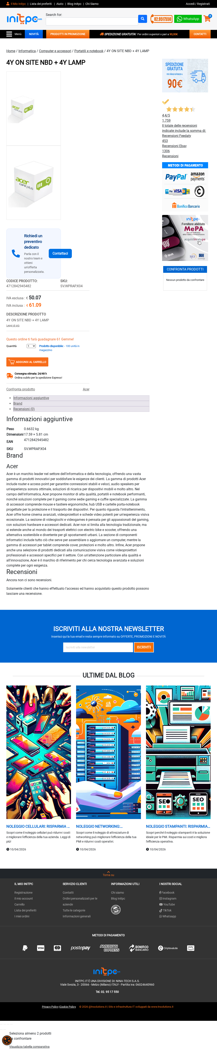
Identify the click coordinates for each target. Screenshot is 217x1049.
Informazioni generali (76, 916)
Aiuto (59, 4)
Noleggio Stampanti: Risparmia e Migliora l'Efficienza (178, 826)
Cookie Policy (68, 1006)
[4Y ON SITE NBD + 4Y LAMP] (34, 108)
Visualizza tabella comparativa (29, 1046)
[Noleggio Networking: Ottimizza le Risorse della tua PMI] (108, 753)
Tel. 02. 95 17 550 (107, 991)
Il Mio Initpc (18, 4)
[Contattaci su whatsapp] (188, 18)
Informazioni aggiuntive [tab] (31, 398)
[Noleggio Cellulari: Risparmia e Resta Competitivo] (38, 753)
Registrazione (23, 892)
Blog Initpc (118, 898)
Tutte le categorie (74, 910)
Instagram (169, 898)
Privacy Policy (50, 1006)
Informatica (27, 51)
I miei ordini (21, 916)
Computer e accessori (55, 51)
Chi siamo (117, 892)
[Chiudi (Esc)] (11, 1024)
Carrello (19, 904)
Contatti (68, 892)
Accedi (190, 4)
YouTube (169, 904)
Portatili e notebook (88, 51)
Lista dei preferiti (41, 4)
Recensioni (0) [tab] (24, 409)
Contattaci (60, 253)
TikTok (166, 910)
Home (10, 51)
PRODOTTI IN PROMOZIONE (67, 34)
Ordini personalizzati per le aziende (80, 901)
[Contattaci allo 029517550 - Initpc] (161, 19)
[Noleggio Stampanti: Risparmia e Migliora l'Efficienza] (178, 753)
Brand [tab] (17, 403)
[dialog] (7, 1040)
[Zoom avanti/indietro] (1, 1024)
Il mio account (23, 898)
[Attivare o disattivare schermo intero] (4, 1024)
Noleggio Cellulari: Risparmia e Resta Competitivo (37, 826)
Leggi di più (12, 325)
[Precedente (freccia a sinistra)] (1, 1029)
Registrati (203, 4)
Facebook (167, 892)
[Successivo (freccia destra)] (4, 1029)
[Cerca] (142, 19)
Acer (86, 389)
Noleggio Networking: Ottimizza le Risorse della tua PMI (107, 826)
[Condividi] (8, 1024)
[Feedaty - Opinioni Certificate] (116, 909)
